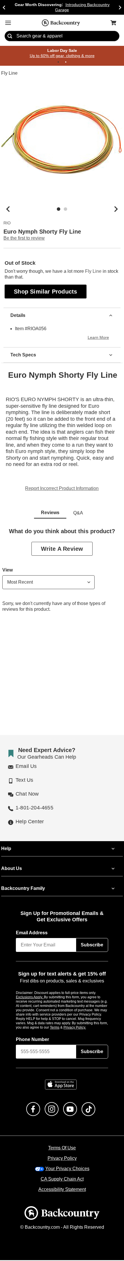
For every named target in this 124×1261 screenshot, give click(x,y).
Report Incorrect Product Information (62, 489)
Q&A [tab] (78, 513)
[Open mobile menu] (8, 22)
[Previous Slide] (4, 7)
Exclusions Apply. (30, 997)
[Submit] (9, 36)
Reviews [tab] (50, 513)
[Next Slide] (120, 7)
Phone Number (32, 1040)
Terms (62, 1028)
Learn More (99, 338)
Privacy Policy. (82, 1028)
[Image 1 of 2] (58, 209)
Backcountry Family (23, 889)
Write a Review (62, 549)
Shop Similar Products (46, 292)
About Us (11, 869)
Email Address (32, 933)
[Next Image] (116, 209)
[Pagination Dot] (58, 62)
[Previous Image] (8, 209)
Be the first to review (24, 238)
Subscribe (92, 945)
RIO (6, 223)
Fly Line (9, 73)
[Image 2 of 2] (65, 209)
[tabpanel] (62, 575)
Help (6, 849)
